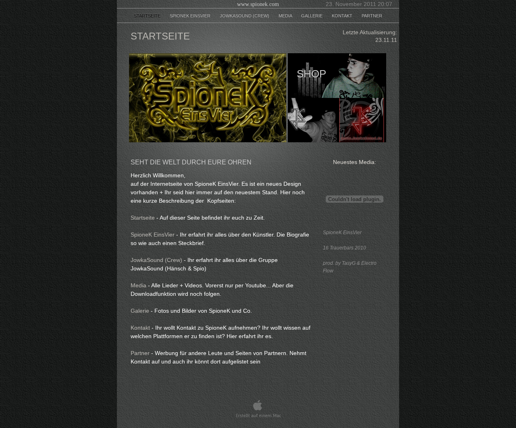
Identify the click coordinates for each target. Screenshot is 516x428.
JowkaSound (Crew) (245, 15)
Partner (372, 15)
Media (286, 15)
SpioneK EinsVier (191, 15)
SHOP (311, 74)
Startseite (148, 15)
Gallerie (312, 15)
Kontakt (343, 15)
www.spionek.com (258, 4)
